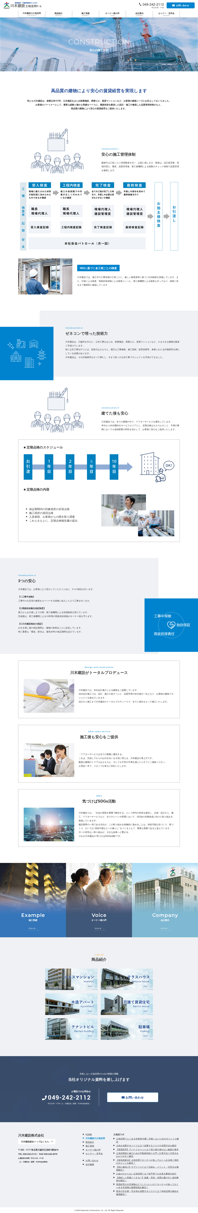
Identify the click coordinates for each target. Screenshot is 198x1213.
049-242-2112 (153, 4)
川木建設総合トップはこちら (35, 1141)
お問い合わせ (135, 1097)
